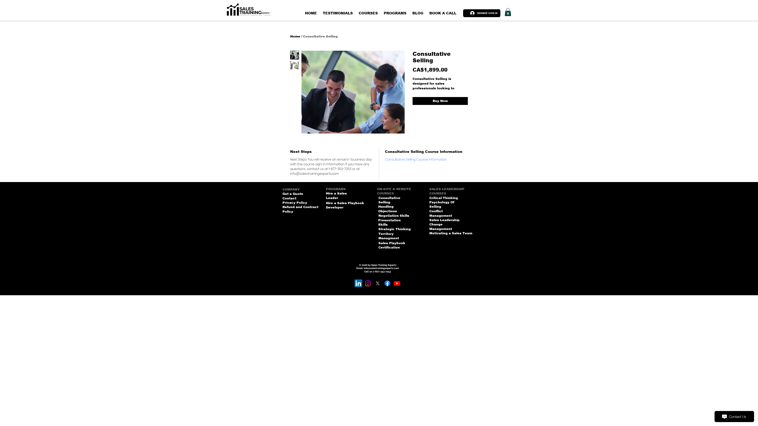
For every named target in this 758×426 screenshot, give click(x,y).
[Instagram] (368, 283)
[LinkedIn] (358, 283)
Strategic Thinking (394, 229)
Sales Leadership (444, 220)
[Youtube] (397, 283)
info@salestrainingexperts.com (381, 268)
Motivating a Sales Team (450, 233)
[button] (508, 12)
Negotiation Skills (393, 215)
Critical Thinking (443, 198)
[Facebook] (387, 283)
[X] (378, 283)
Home (295, 36)
